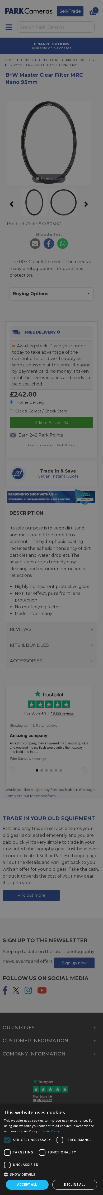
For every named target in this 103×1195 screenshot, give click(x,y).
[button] (51, 1174)
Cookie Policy (49, 1131)
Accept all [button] (27, 1184)
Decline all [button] (74, 1184)
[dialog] (51, 1149)
